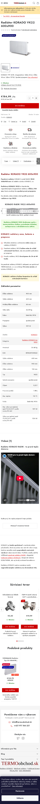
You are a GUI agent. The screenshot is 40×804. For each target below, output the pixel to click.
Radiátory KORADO (6, 769)
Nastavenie (20, 791)
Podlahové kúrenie (33, 769)
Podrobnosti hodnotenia (29, 30)
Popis (6, 161)
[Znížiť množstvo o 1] (29, 98)
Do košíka (20, 106)
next (38, 609)
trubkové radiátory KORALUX (10, 558)
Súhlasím (20, 798)
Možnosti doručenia (10, 89)
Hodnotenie (27, 161)
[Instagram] (23, 738)
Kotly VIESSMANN (25, 771)
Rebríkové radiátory (20, 769)
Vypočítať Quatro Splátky (10, 110)
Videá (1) (16, 161)
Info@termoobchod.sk (22, 722)
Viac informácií (17, 786)
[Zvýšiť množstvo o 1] (36, 98)
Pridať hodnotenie (20, 526)
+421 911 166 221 (22, 725)
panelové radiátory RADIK (17, 555)
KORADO (9, 117)
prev (1, 609)
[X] (18, 738)
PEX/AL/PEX (14, 771)
